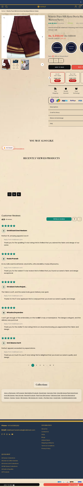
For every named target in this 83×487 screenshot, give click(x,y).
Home (3, 11)
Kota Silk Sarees (9, 395)
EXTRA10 (72, 80)
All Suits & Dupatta (7, 469)
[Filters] (74, 219)
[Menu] (2, 6)
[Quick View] (19, 194)
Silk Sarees (24, 398)
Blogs (43, 437)
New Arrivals (19, 395)
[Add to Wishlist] (9, 194)
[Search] (6, 6)
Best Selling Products (31, 393)
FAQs (43, 434)
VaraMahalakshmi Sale (69, 398)
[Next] (42, 36)
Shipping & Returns (48, 443)
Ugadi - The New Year (45, 398)
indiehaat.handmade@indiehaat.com (21, 430)
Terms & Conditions (48, 446)
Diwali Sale (42, 393)
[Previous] (4, 36)
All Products (20, 393)
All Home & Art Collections (10, 463)
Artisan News (46, 440)
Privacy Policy (46, 448)
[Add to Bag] (14, 194)
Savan (18, 398)
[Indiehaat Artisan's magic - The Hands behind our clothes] (25, 64)
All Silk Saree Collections (10, 466)
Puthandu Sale (55, 395)
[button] (79, 6)
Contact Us (45, 432)
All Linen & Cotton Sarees (10, 461)
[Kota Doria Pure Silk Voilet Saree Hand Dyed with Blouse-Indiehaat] (6, 64)
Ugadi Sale (57, 398)
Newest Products (29, 395)
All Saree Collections (8, 458)
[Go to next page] (54, 365)
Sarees (12, 398)
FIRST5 (57, 81)
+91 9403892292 (13, 425)
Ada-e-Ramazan (10, 393)
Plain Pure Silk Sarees (43, 395)
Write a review (59, 219)
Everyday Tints (51, 393)
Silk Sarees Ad (33, 398)
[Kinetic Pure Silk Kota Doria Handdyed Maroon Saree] (15, 64)
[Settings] (76, 6)
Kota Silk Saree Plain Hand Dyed (67, 393)
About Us (44, 429)
